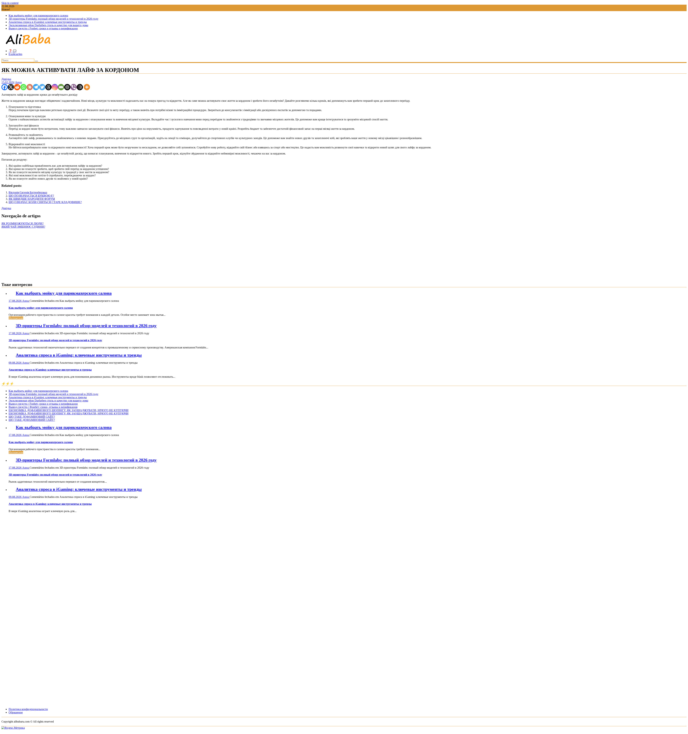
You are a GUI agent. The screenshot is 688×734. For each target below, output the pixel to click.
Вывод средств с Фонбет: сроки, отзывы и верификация (43, 407)
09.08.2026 (15, 362)
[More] (87, 87)
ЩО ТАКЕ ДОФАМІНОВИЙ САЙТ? (32, 416)
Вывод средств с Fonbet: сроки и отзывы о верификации (43, 28)
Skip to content (9, 2)
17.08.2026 (15, 300)
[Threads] (48, 87)
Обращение (16, 712)
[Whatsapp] (23, 87)
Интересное (16, 318)
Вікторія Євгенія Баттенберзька (28, 192)
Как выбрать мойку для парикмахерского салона (38, 15)
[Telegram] (36, 87)
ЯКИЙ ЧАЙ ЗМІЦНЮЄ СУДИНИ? (23, 226)
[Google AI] (80, 87)
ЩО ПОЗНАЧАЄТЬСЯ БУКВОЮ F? (31, 195)
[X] (11, 87)
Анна (18, 82)
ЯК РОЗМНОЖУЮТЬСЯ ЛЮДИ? (22, 223)
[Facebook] (4, 87)
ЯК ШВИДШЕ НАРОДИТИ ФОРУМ (32, 198)
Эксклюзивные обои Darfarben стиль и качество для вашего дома (48, 25)
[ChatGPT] (67, 87)
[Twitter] (42, 87)
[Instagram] (55, 87)
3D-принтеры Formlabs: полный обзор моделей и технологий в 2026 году (53, 18)
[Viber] (73, 87)
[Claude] (30, 87)
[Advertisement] (344, 253)
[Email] (61, 87)
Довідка (6, 79)
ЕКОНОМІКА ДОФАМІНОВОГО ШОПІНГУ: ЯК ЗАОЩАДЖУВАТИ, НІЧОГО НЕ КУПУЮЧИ (68, 410)
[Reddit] (17, 87)
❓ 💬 (12, 50)
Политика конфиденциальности (28, 709)
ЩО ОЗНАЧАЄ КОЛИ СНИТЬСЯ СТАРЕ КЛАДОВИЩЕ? (45, 202)
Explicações (15, 54)
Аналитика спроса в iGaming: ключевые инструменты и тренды (48, 22)
